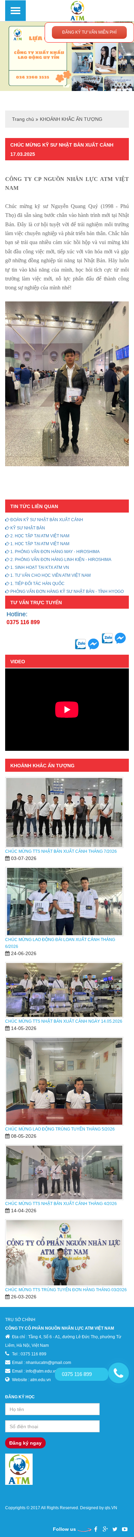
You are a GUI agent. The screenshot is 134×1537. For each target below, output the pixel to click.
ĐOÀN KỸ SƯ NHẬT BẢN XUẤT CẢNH (46, 519)
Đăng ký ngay (25, 1443)
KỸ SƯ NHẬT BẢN (27, 528)
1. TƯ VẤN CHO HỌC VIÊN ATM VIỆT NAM (50, 575)
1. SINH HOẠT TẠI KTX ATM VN (39, 567)
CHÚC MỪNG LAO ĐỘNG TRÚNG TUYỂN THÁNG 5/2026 (60, 1129)
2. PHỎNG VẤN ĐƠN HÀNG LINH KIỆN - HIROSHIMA (60, 559)
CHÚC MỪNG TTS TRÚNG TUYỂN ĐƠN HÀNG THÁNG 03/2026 (66, 1289)
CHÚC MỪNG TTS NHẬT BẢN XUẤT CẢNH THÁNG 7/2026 (61, 851)
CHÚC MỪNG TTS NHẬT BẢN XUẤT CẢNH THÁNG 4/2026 (61, 1203)
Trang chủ (23, 119)
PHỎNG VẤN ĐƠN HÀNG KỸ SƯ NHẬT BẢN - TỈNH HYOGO (66, 591)
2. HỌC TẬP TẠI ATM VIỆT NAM (39, 536)
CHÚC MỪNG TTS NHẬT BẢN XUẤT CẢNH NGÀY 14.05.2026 (63, 1021)
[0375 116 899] (118, 1373)
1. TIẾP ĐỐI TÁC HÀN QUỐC (37, 583)
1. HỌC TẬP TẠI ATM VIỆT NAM (39, 543)
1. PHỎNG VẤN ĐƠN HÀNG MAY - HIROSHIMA (54, 551)
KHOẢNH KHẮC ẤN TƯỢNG (71, 119)
